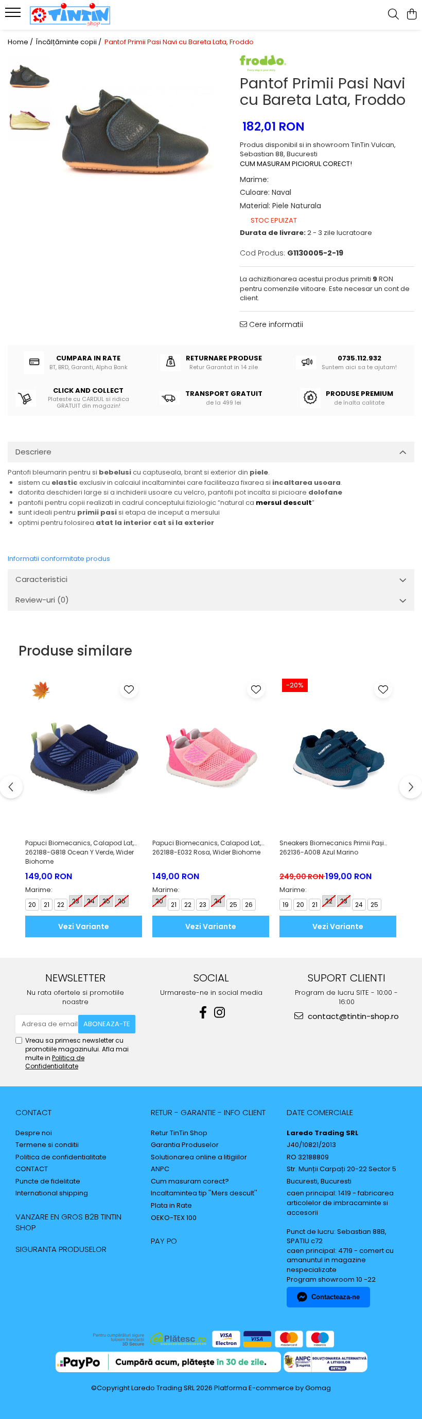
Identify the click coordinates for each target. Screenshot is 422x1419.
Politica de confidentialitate (61, 1157)
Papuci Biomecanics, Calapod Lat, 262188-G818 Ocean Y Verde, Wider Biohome (79, 852)
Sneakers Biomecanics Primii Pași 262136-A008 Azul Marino (331, 848)
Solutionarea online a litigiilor (199, 1157)
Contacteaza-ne (335, 1297)
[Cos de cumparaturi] (411, 15)
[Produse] (14, 15)
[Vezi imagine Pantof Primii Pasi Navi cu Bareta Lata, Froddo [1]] (29, 120)
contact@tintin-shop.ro (352, 1016)
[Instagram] (219, 1013)
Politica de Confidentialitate (54, 1062)
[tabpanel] (135, 133)
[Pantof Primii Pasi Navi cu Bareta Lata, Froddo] (135, 133)
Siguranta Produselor (61, 1249)
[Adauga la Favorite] (129, 689)
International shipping (51, 1193)
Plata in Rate (171, 1205)
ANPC (160, 1169)
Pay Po (164, 1240)
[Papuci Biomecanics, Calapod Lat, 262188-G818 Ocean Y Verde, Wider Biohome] (83, 754)
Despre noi (33, 1133)
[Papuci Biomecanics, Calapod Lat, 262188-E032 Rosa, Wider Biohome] (210, 754)
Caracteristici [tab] (41, 579)
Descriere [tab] (33, 451)
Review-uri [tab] (42, 599)
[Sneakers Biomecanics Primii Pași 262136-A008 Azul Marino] (337, 754)
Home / (21, 42)
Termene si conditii (47, 1145)
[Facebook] (203, 1013)
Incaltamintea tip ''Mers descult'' (204, 1193)
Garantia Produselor (185, 1145)
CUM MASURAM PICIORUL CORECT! (296, 164)
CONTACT (33, 1112)
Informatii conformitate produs (59, 558)
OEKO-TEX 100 (174, 1218)
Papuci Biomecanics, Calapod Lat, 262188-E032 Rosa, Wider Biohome (206, 848)
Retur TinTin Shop (179, 1133)
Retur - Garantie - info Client (208, 1112)
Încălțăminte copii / (69, 42)
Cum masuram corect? (190, 1181)
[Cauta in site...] (393, 15)
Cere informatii (275, 324)
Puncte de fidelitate (47, 1181)
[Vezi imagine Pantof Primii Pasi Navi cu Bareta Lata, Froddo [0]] (29, 77)
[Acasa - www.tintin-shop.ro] (70, 15)
